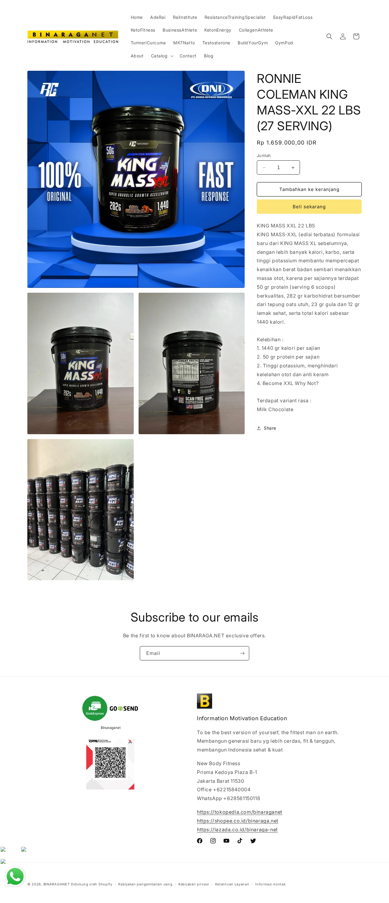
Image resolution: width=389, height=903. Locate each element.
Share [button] (270, 428)
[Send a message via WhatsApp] (15, 876)
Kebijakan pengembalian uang (145, 884)
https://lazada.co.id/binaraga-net (237, 829)
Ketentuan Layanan (232, 884)
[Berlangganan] (242, 653)
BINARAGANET (56, 884)
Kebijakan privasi (193, 884)
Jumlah (264, 155)
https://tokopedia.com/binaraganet (239, 812)
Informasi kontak (270, 884)
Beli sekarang (309, 207)
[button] (161, 55)
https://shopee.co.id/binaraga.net (237, 821)
